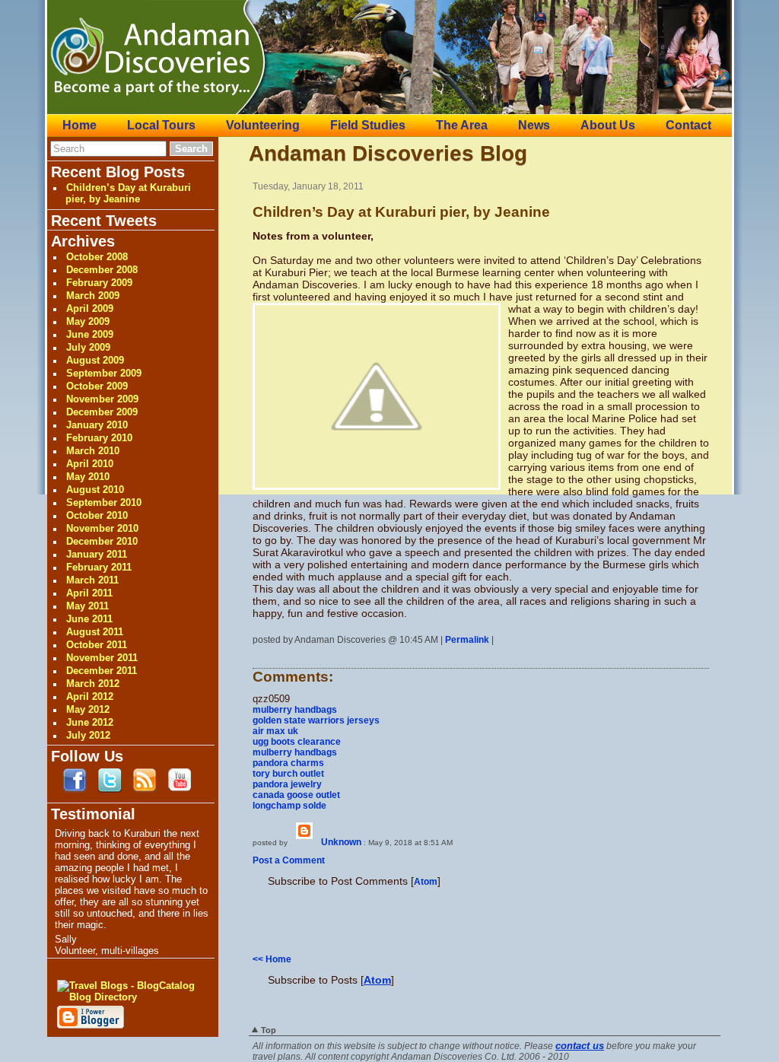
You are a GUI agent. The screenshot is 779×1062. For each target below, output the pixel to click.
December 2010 (102, 541)
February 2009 (99, 282)
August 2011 (94, 632)
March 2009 (92, 295)
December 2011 (101, 670)
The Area (462, 125)
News (534, 125)
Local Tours (161, 125)
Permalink (467, 639)
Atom (425, 881)
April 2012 (89, 696)
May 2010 (88, 476)
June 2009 (89, 334)
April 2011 (89, 593)
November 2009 (102, 399)
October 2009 (97, 386)
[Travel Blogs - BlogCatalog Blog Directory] (129, 997)
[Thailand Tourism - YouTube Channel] (179, 789)
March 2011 (92, 580)
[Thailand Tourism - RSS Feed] (144, 789)
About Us (607, 125)
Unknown (341, 842)
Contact (688, 125)
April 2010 (89, 463)
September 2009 (103, 373)
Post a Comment (289, 860)
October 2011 (96, 644)
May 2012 (88, 709)
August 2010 (95, 489)
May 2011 (87, 606)
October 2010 (97, 515)
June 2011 (89, 619)
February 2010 (99, 438)
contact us (579, 1045)
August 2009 (95, 360)
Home (79, 125)
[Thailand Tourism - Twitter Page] (109, 789)
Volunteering (263, 125)
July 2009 (88, 347)
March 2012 (92, 683)
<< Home (272, 959)
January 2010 (97, 425)
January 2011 (96, 554)
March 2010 (92, 450)
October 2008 (97, 256)
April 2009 (89, 308)
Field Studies (367, 125)
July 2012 (88, 735)
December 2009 (102, 412)
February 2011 (99, 567)
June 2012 (89, 722)
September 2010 (103, 502)
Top (268, 1030)
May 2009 (88, 321)
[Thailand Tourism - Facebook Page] (74, 789)
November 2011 (102, 657)
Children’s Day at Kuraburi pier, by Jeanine (127, 193)
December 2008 (102, 269)
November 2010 (102, 528)
